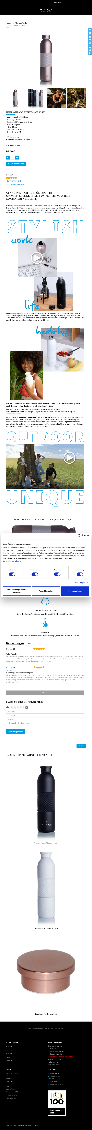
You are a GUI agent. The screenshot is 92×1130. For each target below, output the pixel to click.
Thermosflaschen (21, 23)
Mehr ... (45, 693)
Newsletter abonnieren (55, 1059)
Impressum (9, 1081)
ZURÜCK (81, 745)
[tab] (30, 184)
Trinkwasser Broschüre (56, 1054)
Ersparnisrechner (53, 1065)
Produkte (9, 23)
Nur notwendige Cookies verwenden (16, 591)
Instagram (9, 1050)
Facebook (9, 1046)
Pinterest (9, 1061)
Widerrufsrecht (11, 1089)
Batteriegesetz (11, 1098)
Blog (7, 1086)
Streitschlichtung (11, 1095)
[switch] (35, 574)
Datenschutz (10, 1078)
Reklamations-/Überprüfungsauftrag (60, 1057)
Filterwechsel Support (55, 1046)
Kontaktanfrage (53, 1049)
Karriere (8, 1084)
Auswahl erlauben (46, 591)
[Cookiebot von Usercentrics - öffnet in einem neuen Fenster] (79, 536)
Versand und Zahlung (13, 1092)
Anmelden (56, 2)
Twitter (8, 1057)
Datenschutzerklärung (12, 561)
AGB (7, 1076)
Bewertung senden (15, 732)
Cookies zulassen (75, 591)
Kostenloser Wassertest (56, 1051)
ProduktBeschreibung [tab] (15, 184)
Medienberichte (53, 1062)
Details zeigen (79, 582)
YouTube (9, 1053)
